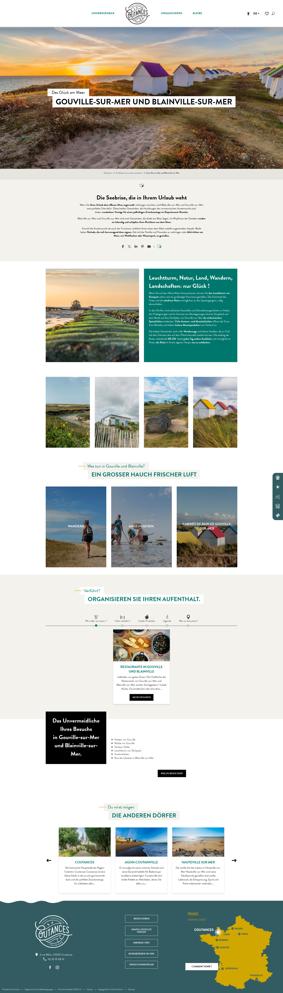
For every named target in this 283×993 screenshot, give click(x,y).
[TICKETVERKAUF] (278, 515)
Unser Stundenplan (141, 964)
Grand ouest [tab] (197, 919)
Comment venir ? (202, 966)
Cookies (89, 989)
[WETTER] (278, 487)
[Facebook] (50, 968)
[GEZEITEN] (278, 496)
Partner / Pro (141, 942)
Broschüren (141, 918)
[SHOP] (278, 506)
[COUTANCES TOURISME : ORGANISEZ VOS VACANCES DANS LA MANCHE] (137, 13)
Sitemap (131, 989)
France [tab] (193, 913)
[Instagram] (57, 968)
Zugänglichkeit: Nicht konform (110, 989)
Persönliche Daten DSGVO (69, 989)
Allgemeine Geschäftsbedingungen (39, 989)
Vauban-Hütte (122, 747)
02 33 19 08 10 (56, 959)
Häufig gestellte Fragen (141, 930)
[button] (273, 13)
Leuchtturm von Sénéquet (127, 751)
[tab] (96, 618)
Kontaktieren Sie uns (141, 953)
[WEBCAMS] (278, 477)
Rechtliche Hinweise (11, 989)
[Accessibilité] (248, 13)
